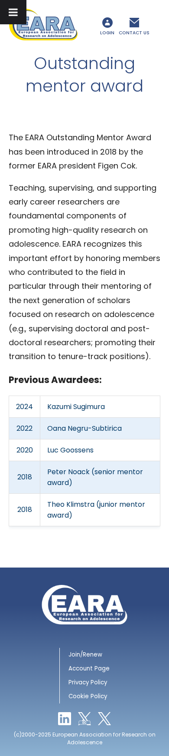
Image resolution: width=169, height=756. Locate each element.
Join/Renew (85, 654)
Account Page (89, 668)
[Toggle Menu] (13, 12)
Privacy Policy (87, 682)
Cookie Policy (87, 696)
